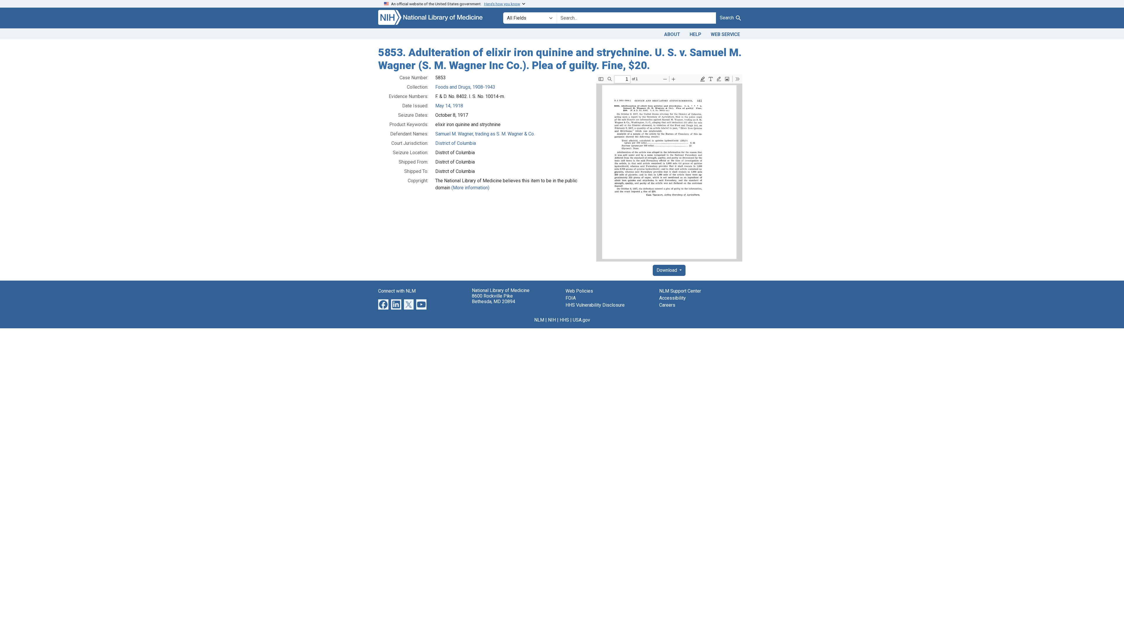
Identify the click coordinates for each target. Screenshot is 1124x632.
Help (695, 34)
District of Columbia (455, 143)
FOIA (571, 298)
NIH (552, 320)
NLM (539, 320)
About (672, 34)
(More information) (470, 187)
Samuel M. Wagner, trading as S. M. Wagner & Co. (485, 134)
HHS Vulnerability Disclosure (595, 305)
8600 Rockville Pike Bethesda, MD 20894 (493, 298)
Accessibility (672, 298)
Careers (667, 305)
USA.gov (581, 320)
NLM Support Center (680, 291)
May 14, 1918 (449, 106)
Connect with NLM (397, 291)
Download (667, 270)
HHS (564, 320)
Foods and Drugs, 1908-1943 (465, 87)
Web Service (725, 34)
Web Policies (579, 291)
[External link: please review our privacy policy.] (383, 304)
